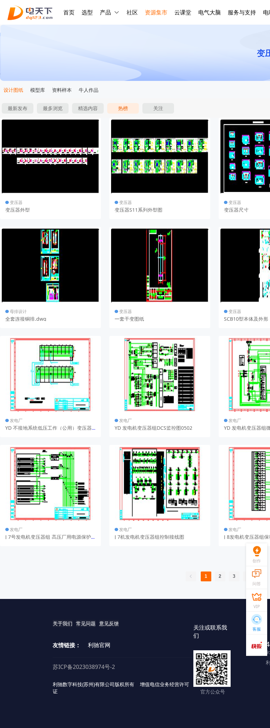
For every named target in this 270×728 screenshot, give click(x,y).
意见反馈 (109, 623)
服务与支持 (242, 12)
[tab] (13, 90)
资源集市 (156, 12)
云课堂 (182, 12)
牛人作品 (88, 90)
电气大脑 (209, 12)
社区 (132, 12)
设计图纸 (13, 90)
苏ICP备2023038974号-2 (84, 667)
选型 (87, 12)
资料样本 (62, 90)
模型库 (37, 90)
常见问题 (86, 623)
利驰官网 (99, 645)
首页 (69, 12)
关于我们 (62, 623)
